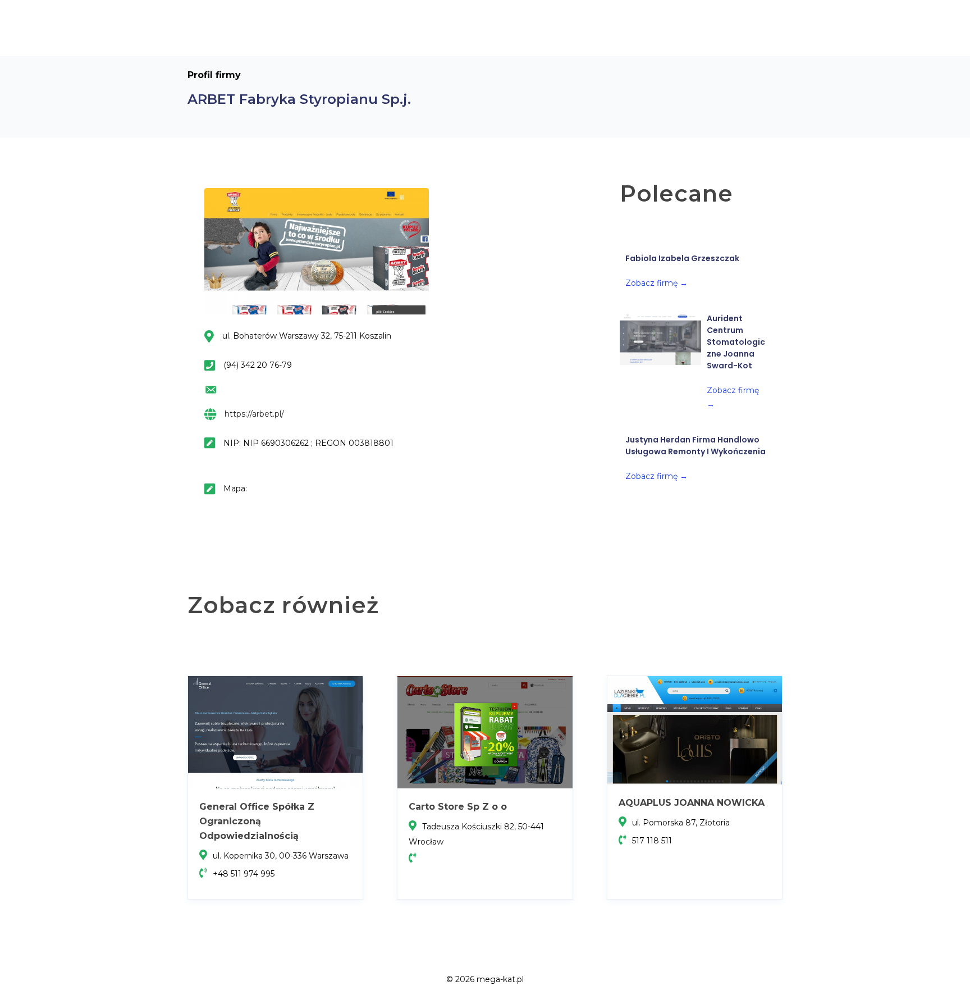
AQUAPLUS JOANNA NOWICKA (692, 802)
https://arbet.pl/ (254, 414)
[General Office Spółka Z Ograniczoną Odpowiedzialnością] (275, 732)
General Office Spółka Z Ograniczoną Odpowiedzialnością (256, 821)
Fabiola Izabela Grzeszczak (682, 258)
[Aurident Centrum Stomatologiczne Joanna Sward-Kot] (660, 339)
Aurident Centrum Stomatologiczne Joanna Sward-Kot (736, 342)
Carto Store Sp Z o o (458, 806)
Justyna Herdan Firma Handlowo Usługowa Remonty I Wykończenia (695, 445)
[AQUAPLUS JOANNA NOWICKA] (694, 729)
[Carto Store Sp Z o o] (484, 732)
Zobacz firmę (656, 283)
